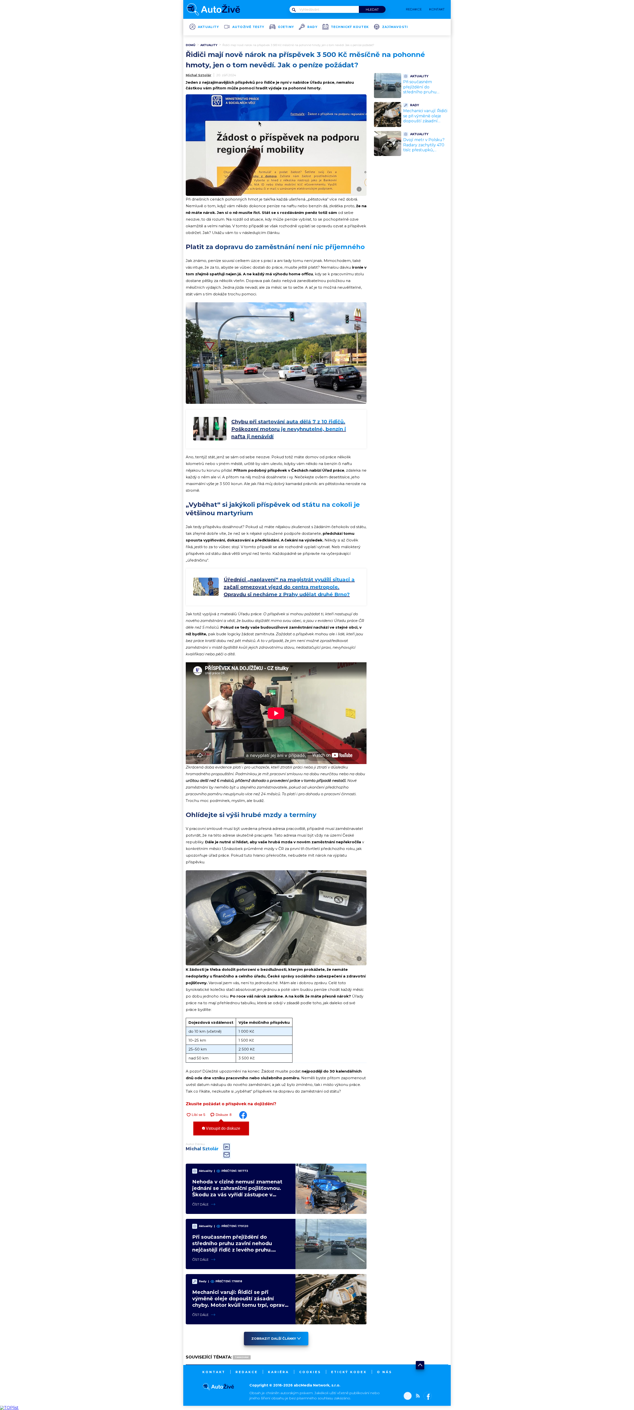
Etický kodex (349, 1372)
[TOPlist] (9, 1407)
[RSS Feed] (417, 1396)
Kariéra (278, 1372)
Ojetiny (286, 27)
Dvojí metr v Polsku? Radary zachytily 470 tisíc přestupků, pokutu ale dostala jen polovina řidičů (425, 150)
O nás (384, 1372)
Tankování (242, 1357)
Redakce (247, 1372)
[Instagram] (408, 1396)
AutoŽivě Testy (248, 27)
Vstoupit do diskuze (222, 1128)
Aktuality (208, 27)
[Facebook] (427, 1396)
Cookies (310, 1372)
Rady (312, 27)
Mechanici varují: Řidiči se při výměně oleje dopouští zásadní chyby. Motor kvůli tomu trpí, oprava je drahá (425, 123)
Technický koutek (350, 27)
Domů (190, 45)
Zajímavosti (395, 27)
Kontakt (213, 1372)
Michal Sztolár (198, 75)
